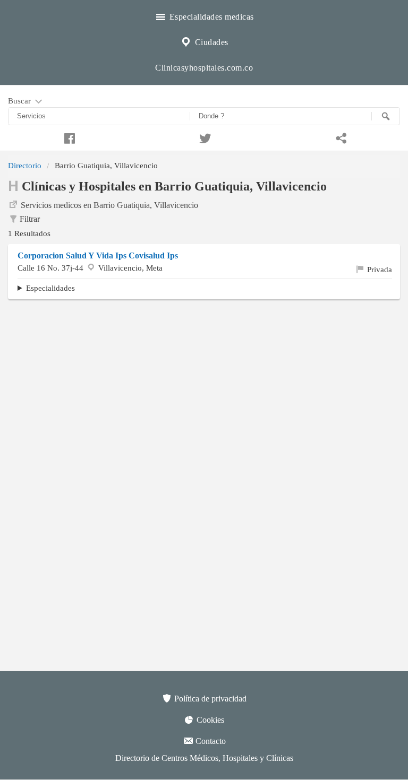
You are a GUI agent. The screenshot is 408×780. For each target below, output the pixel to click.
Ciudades (210, 42)
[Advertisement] (204, 384)
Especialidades (50, 287)
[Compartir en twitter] (204, 137)
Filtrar (30, 218)
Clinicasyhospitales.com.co (204, 67)
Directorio (24, 165)
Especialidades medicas (210, 16)
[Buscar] (386, 116)
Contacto (209, 741)
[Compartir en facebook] (68, 137)
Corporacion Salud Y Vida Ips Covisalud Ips (98, 255)
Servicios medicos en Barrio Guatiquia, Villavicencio (109, 205)
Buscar (20, 100)
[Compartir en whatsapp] (340, 137)
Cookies (209, 719)
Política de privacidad (209, 698)
